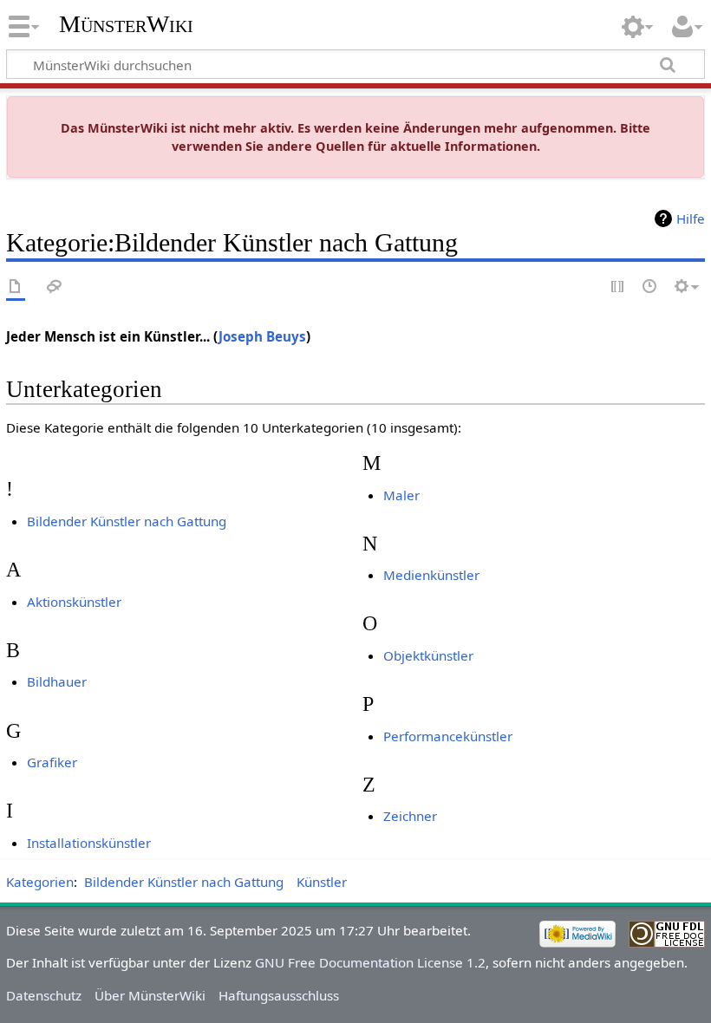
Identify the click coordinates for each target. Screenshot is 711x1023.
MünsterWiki (126, 23)
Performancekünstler (447, 736)
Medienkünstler (431, 574)
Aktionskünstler (74, 601)
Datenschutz (44, 995)
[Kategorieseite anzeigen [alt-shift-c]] (15, 287)
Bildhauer (57, 681)
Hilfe (690, 218)
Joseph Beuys (262, 336)
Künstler (322, 881)
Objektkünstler (428, 655)
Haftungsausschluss (279, 995)
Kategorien (40, 881)
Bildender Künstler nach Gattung (126, 521)
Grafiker (52, 762)
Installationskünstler (89, 842)
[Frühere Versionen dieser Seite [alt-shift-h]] (650, 287)
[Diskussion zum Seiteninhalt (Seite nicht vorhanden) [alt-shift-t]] (54, 287)
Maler (401, 495)
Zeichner (410, 815)
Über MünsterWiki (150, 995)
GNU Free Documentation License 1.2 (370, 962)
